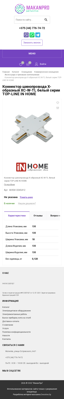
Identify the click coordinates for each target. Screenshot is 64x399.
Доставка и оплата (10, 321)
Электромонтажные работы (14, 314)
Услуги (5, 328)
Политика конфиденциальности (16, 332)
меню (32, 53)
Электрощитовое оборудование (16, 311)
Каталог (5, 307)
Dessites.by (46, 394)
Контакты (6, 339)
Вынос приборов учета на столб (16, 318)
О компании (7, 325)
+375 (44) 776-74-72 (14, 357)
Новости (6, 335)
